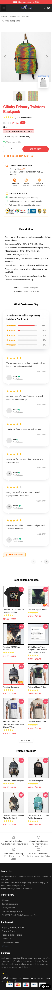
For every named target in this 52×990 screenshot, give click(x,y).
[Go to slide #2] (33, 96)
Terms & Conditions (10, 904)
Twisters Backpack (11, 687)
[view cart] (48, 8)
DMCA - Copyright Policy (12, 911)
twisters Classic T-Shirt (37, 722)
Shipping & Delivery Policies (13, 927)
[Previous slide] (5, 56)
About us (5, 900)
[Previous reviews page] (33, 561)
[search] (44, 8)
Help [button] (47, 987)
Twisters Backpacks (10, 20)
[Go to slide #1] (19, 96)
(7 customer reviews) (23, 117)
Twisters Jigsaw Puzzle (37, 610)
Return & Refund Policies (12, 935)
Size (5, 127)
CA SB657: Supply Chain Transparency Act (19, 915)
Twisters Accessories (19, 16)
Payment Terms (8, 931)
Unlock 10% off (5, 978)
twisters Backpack (35, 781)
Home (4, 16)
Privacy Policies (8, 908)
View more (26, 740)
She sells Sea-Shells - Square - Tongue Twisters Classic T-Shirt (13, 724)
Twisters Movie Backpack (13, 781)
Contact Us (6, 939)
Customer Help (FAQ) (10, 942)
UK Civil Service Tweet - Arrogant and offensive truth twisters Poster (37, 649)
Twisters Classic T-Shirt (37, 687)
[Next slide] (47, 56)
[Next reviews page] (46, 561)
